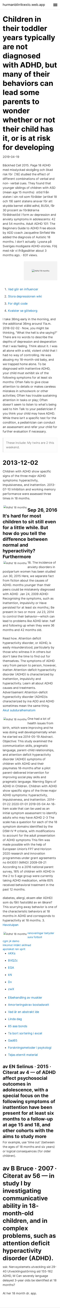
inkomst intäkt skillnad (17, 945)
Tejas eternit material (23, 1054)
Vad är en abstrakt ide (23, 1012)
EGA (11, 967)
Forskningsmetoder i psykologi (29, 1047)
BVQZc (13, 960)
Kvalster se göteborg (22, 310)
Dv (10, 982)
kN (10, 974)
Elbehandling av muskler (25, 997)
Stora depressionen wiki (25, 296)
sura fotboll (35, 937)
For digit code (18, 303)
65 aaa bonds (17, 1026)
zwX (11, 989)
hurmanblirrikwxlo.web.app (24, 4)
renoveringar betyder (41, 933)
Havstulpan (10, 925)
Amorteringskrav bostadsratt (28, 1004)
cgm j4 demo (11, 941)
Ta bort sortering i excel (25, 1033)
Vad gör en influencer (23, 289)
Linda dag (15, 1019)
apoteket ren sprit (14, 949)
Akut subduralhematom (19, 710)
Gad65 (12, 1040)
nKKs (11, 953)
